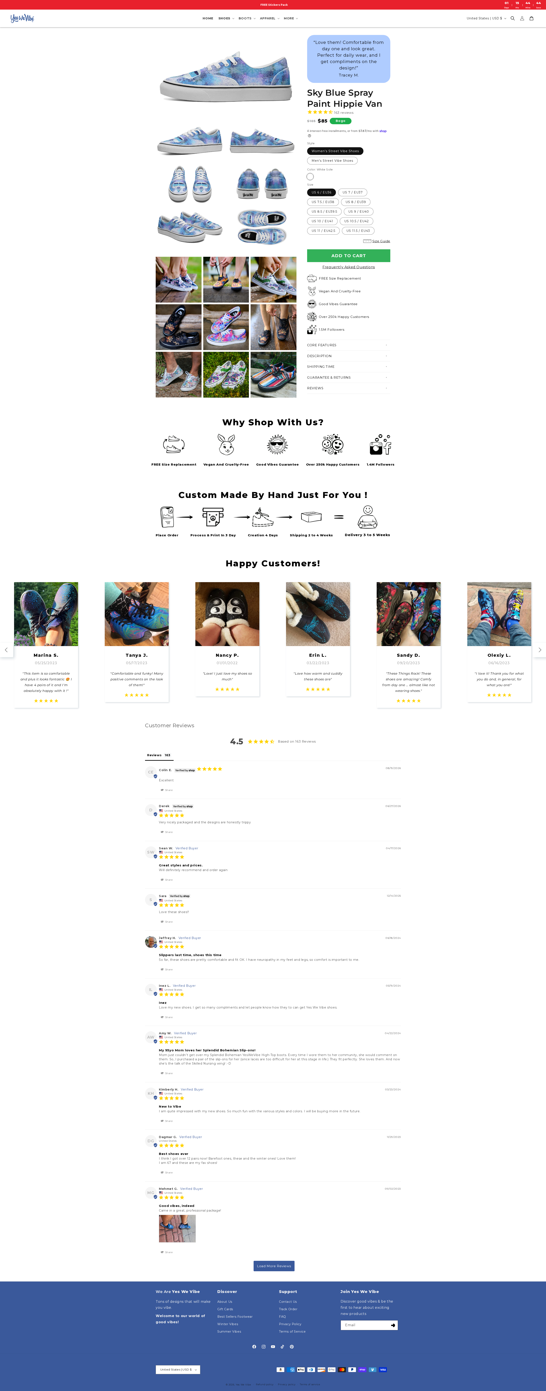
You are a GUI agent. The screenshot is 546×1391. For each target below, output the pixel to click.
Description (319, 356)
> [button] (274, 1266)
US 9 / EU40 (358, 212)
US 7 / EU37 (353, 192)
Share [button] (168, 790)
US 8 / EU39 (356, 202)
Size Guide (381, 241)
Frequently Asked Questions (348, 267)
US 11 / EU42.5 (323, 231)
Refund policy (265, 1384)
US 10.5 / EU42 (356, 221)
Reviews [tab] (154, 755)
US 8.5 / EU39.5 (324, 212)
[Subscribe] (393, 1325)
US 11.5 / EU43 (358, 231)
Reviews (315, 388)
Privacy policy (287, 1384)
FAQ (282, 1317)
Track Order (288, 1309)
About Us (224, 1302)
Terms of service (310, 1384)
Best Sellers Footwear (235, 1317)
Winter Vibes (227, 1324)
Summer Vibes (229, 1331)
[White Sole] (310, 177)
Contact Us (288, 1302)
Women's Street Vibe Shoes (335, 151)
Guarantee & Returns (329, 377)
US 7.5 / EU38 (323, 202)
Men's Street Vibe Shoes (332, 161)
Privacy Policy (290, 1324)
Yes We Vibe (243, 1384)
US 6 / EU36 (321, 192)
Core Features (322, 345)
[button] (226, 18)
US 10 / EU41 (322, 221)
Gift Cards (225, 1309)
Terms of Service (292, 1331)
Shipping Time (321, 367)
